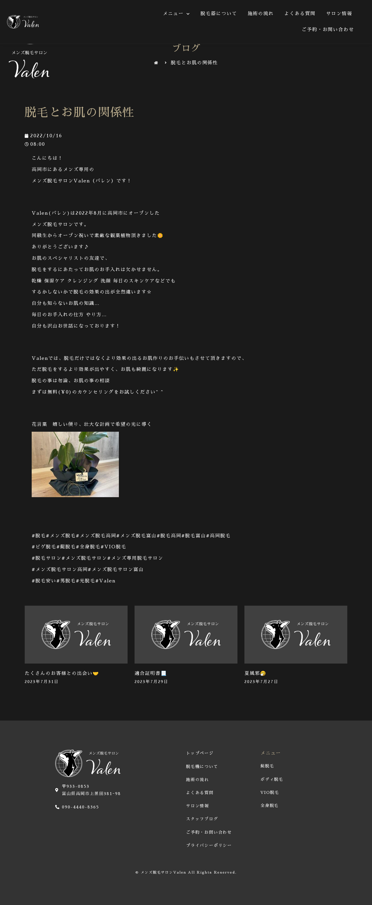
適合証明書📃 (151, 673)
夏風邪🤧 (255, 673)
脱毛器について (219, 13)
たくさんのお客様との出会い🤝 (62, 673)
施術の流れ (261, 13)
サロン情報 (339, 13)
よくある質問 (300, 13)
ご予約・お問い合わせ (328, 29)
